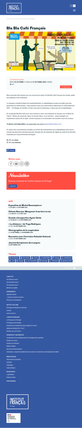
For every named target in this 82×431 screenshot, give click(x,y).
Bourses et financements (14, 349)
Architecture (15, 257)
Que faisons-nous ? (12, 279)
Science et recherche (12, 343)
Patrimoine (55, 261)
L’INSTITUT (10, 276)
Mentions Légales (11, 288)
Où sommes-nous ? (12, 285)
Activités (9, 362)
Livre (13, 261)
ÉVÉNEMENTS (11, 291)
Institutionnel (67, 257)
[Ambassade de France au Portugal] (13, 418)
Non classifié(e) (32, 261)
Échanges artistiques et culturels (16, 307)
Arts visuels (26, 257)
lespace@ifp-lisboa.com (52, 124)
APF (12, 84)
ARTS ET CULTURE (12, 305)
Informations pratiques (13, 359)
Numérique (44, 261)
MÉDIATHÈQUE (11, 356)
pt (74, 5)
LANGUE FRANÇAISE (13, 317)
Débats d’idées (11, 346)
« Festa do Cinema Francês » (15, 297)
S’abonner (13, 186)
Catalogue (9, 365)
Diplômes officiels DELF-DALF (15, 328)
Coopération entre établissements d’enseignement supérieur (25, 338)
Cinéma (36, 257)
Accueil (8, 19)
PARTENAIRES (11, 381)
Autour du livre (11, 313)
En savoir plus (66, 87)
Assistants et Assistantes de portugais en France (21, 325)
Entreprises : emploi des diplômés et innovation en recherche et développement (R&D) (32, 352)
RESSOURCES (10, 371)
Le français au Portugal (13, 320)
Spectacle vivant (67, 261)
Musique (21, 261)
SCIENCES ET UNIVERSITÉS (15, 335)
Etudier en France (11, 340)
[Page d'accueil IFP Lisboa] (13, 8)
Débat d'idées (46, 257)
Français (12, 150)
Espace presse (10, 377)
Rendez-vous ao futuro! (13, 331)
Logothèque (10, 374)
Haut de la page (68, 268)
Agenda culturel (11, 294)
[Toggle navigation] (74, 10)
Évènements (16, 19)
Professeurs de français (13, 323)
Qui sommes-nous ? (12, 282)
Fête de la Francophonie (13, 300)
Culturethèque (10, 368)
